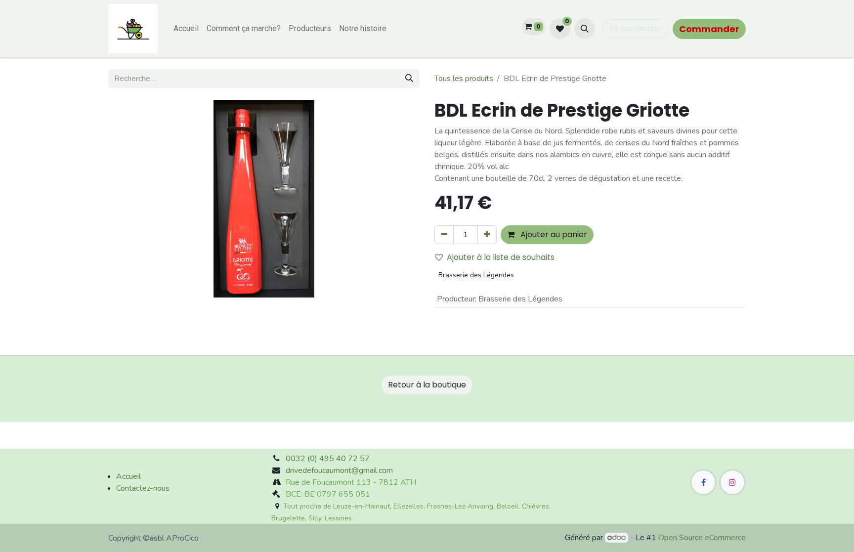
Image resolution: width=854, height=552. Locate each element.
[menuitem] (186, 29)
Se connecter (635, 28)
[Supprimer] (444, 234)
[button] (584, 28)
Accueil (128, 476)
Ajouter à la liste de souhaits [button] (501, 257)
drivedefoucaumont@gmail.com (339, 470)
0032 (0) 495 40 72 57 (328, 458)
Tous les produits (463, 78)
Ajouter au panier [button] (552, 234)
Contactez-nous (143, 488)
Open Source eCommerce (702, 537)
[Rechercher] (409, 78)
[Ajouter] (487, 234)
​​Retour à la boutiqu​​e (427, 384)
